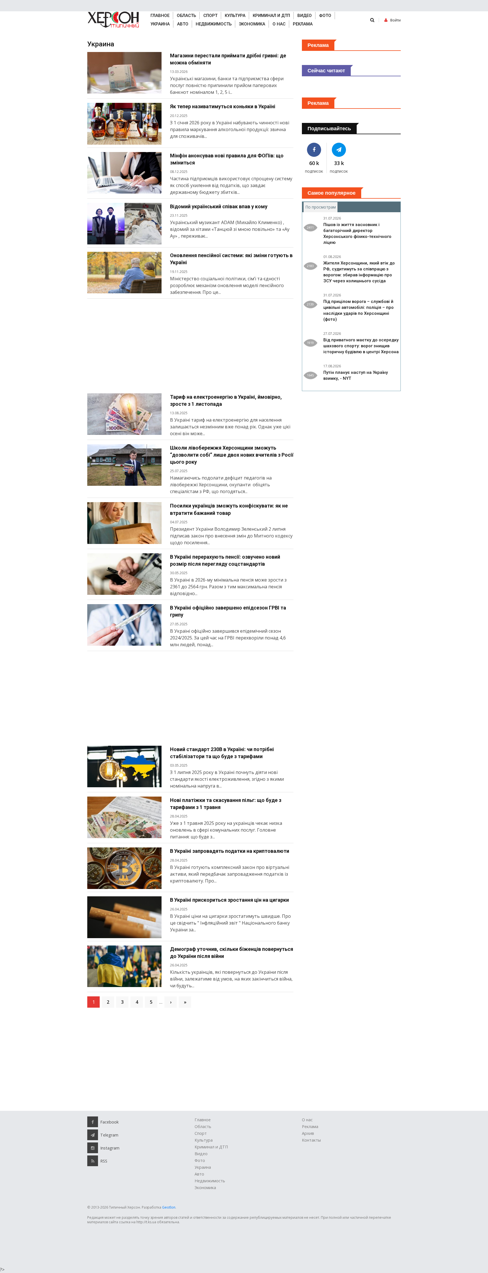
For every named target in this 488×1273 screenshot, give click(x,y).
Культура (235, 15)
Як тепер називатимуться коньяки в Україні (222, 106)
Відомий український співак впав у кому (218, 206)
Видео (304, 15)
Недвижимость (214, 24)
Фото (325, 15)
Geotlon (168, 1207)
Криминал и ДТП (271, 15)
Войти (395, 20)
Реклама (303, 24)
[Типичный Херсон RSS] (92, 1160)
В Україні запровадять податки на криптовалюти (229, 851)
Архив (308, 1133)
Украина (160, 24)
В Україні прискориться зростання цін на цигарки (229, 900)
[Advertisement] (190, 348)
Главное (160, 15)
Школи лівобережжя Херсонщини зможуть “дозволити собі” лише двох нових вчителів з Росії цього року (231, 455)
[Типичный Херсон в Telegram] (339, 150)
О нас (279, 24)
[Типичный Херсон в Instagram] (92, 1147)
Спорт (210, 15)
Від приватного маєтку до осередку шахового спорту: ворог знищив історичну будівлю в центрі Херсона (361, 345)
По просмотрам (321, 207)
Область (186, 15)
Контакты (311, 1140)
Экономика (252, 24)
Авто (182, 24)
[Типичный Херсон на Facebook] (314, 150)
